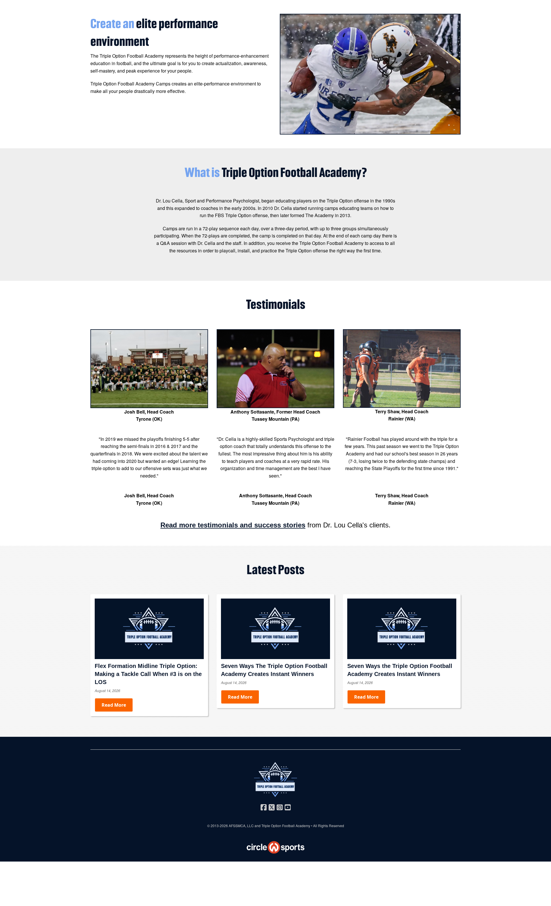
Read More (114, 705)
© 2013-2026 (218, 825)
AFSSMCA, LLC (241, 825)
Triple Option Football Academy (285, 825)
